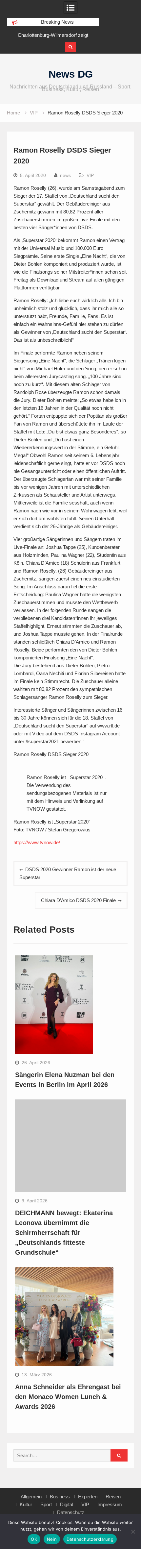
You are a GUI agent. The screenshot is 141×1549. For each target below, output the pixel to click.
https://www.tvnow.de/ (36, 842)
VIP (90, 175)
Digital (66, 1504)
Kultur (26, 1504)
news (65, 175)
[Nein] (133, 1531)
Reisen (113, 1496)
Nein (52, 1539)
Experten (87, 1496)
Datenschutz (70, 1512)
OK (34, 1539)
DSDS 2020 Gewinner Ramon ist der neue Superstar (67, 873)
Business (60, 1496)
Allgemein (31, 1496)
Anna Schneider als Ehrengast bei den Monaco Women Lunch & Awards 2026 (68, 1396)
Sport (46, 1504)
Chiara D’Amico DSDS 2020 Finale (78, 900)
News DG (71, 74)
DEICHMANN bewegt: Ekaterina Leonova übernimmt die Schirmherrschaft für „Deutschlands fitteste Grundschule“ (64, 1232)
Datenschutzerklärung (90, 1539)
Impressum (109, 1504)
